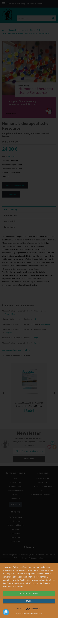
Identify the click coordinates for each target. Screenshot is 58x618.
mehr (29, 601)
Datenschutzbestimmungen (33, 614)
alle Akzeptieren (29, 593)
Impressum (19, 614)
